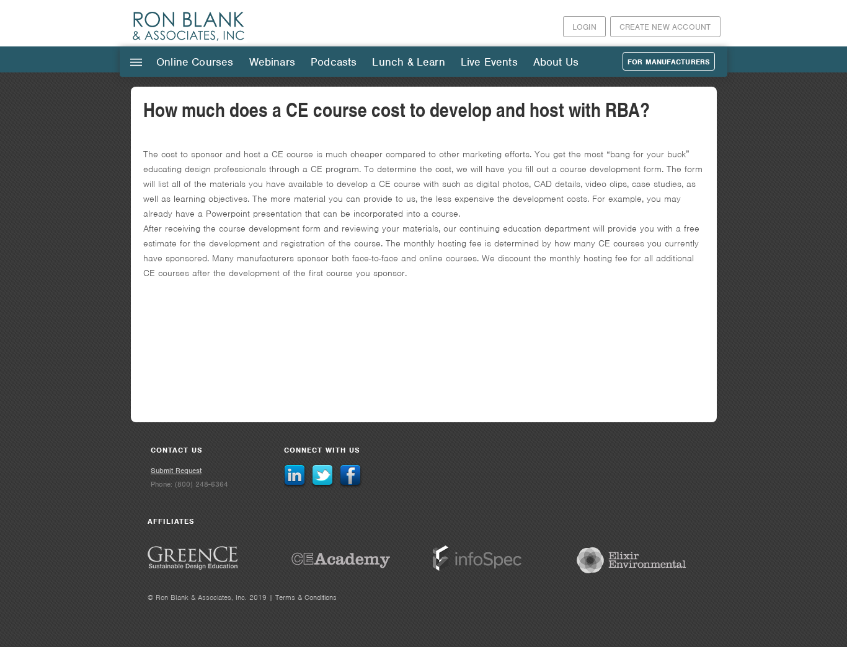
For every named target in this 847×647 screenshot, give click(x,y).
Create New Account (665, 27)
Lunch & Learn (408, 62)
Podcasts (334, 62)
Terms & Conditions (306, 597)
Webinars (272, 62)
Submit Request (176, 470)
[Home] (189, 40)
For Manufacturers (668, 62)
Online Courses (195, 62)
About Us (556, 62)
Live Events (489, 62)
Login (584, 27)
